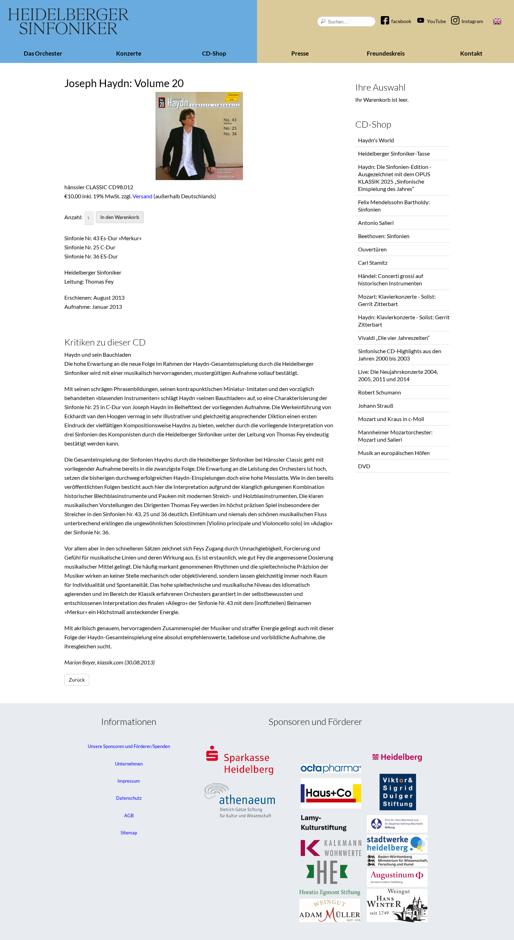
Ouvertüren (372, 249)
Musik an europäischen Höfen (394, 452)
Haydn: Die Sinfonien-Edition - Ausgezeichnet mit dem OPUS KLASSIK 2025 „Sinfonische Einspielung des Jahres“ (394, 177)
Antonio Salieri (376, 222)
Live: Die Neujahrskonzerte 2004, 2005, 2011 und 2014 (398, 375)
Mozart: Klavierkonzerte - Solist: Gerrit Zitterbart (397, 300)
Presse (300, 53)
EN (497, 21)
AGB (129, 815)
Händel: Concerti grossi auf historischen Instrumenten (390, 279)
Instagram (472, 21)
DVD (364, 466)
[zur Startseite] (68, 21)
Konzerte (128, 53)
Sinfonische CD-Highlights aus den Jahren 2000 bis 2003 (399, 355)
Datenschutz (129, 798)
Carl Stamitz (372, 262)
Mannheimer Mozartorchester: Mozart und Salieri (395, 436)
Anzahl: (73, 217)
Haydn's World (376, 140)
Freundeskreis (386, 53)
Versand (142, 196)
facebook (401, 21)
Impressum (128, 781)
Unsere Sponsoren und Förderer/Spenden (129, 746)
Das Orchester (43, 53)
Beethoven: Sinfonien (383, 236)
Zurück (77, 680)
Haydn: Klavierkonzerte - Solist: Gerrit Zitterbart (404, 321)
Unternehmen (129, 764)
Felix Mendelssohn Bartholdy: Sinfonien (394, 206)
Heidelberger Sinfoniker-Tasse (394, 153)
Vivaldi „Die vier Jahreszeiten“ (394, 337)
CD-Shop (214, 53)
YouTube (436, 21)
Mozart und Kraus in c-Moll (391, 418)
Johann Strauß (375, 405)
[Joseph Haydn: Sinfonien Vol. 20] (199, 137)
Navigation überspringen (388, 15)
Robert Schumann (379, 392)
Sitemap (129, 832)
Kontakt (471, 53)
